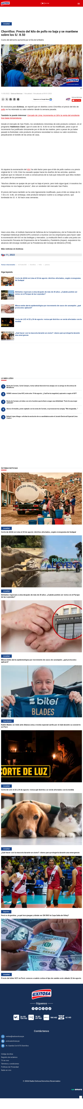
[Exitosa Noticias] (5, 3)
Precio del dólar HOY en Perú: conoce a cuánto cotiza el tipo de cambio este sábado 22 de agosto (41, 978)
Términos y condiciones (10, 1064)
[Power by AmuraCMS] (76, 1090)
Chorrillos (33, 265)
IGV (28, 169)
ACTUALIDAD (22, 265)
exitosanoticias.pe (13, 1041)
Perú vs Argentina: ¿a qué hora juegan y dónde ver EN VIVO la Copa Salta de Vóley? (35, 915)
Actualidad (6, 24)
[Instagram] (43, 1008)
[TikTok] (49, 1008)
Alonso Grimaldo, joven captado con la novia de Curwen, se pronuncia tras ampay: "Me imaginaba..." (42, 409)
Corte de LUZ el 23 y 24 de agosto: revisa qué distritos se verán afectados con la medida (37, 790)
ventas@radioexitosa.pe (15, 1036)
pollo (3, 109)
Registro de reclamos (9, 1057)
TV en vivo (5, 1060)
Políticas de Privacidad (10, 1067)
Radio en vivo (6, 1070)
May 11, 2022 (8, 255)
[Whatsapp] (3, 99)
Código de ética (7, 1054)
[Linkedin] (14, 99)
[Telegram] (18, 99)
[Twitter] (7, 99)
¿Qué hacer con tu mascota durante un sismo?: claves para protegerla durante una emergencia (40, 853)
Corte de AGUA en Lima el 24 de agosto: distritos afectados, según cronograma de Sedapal (38, 532)
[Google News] (46, 1008)
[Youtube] (39, 1008)
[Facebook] (10, 99)
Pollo (40, 265)
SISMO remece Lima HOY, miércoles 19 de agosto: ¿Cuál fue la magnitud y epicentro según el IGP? (41, 393)
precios (47, 265)
